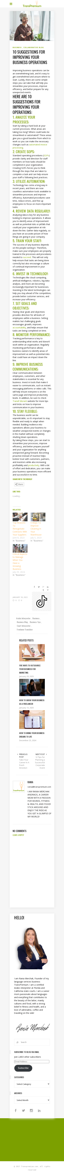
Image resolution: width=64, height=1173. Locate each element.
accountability (19, 327)
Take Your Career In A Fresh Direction (24, 763)
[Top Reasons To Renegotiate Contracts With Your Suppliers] (20, 517)
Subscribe (23, 1068)
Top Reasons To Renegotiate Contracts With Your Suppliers (20, 528)
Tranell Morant (20, 401)
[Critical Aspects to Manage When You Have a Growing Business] (20, 548)
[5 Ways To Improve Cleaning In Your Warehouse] (38, 517)
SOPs (46, 155)
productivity (33, 465)
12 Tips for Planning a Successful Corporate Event (40, 762)
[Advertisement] (37, 1139)
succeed (27, 257)
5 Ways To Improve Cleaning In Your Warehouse (36, 528)
